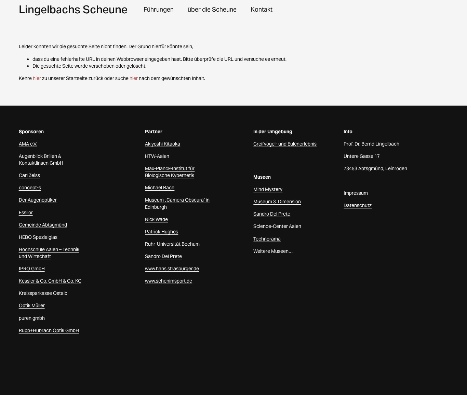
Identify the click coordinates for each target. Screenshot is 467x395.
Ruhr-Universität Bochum (172, 244)
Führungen (159, 9)
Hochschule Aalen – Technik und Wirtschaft (49, 252)
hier (37, 78)
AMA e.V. (28, 144)
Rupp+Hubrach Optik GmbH (49, 330)
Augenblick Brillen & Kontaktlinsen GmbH (41, 159)
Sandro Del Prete (163, 256)
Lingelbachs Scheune (73, 9)
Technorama (267, 239)
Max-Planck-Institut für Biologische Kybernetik (170, 171)
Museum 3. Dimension (277, 202)
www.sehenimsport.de (168, 281)
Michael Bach (159, 188)
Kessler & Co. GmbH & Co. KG (50, 281)
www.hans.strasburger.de (172, 268)
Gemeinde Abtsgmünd (43, 225)
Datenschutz (358, 205)
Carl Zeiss (29, 175)
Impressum (356, 193)
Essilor (26, 212)
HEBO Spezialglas (38, 237)
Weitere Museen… (273, 251)
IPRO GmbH (32, 268)
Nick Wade (156, 219)
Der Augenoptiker (38, 200)
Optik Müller (32, 305)
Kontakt (261, 9)
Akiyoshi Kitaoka (162, 144)
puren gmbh (32, 318)
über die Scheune (212, 9)
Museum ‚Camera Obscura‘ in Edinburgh (177, 203)
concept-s (30, 188)
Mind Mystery (267, 189)
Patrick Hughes (161, 232)
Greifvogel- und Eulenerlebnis (285, 144)
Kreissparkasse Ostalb (43, 293)
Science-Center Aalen (277, 226)
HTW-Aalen (157, 156)
